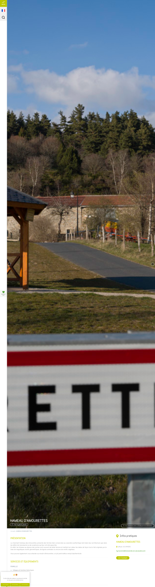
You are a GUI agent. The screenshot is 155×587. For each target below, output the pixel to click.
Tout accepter (25, 584)
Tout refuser (5, 584)
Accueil (12, 531)
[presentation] (9, 264)
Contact (124, 558)
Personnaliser (15, 584)
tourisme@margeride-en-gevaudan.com (131, 551)
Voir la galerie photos (20, 524)
